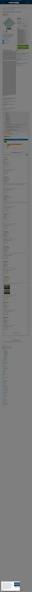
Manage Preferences (17, 587)
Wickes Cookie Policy (6, 589)
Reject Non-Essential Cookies (17, 585)
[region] (10, 586)
